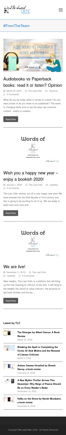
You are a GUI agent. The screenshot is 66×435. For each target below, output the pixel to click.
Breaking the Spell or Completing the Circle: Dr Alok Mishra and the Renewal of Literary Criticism (38, 350)
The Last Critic (35, 90)
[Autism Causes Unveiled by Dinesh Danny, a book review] (9, 366)
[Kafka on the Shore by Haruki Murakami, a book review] (9, 399)
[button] (61, 9)
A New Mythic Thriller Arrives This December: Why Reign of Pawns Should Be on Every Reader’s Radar (39, 383)
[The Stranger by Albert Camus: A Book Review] (9, 333)
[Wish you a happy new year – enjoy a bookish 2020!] (33, 149)
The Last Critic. (25, 429)
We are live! (14, 266)
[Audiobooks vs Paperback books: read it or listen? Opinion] (33, 55)
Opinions (53, 90)
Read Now (11, 119)
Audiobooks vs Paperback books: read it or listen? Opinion (32, 82)
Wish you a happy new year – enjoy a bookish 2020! (30, 175)
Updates (54, 184)
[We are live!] (33, 243)
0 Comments (13, 94)
